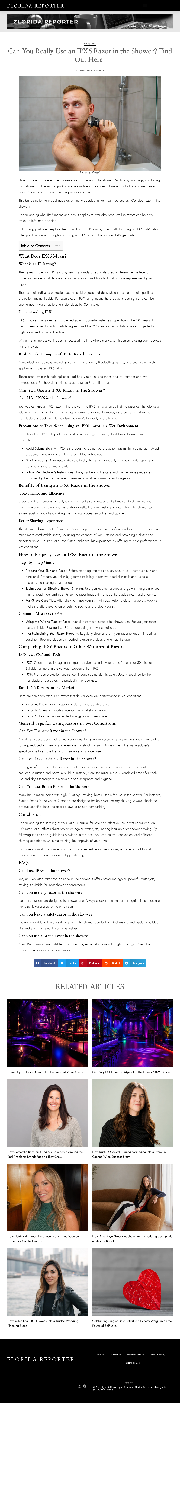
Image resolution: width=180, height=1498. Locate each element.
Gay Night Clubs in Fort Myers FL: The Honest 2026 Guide (131, 1072)
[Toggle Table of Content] (55, 245)
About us (99, 1355)
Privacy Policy (157, 1355)
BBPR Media (107, 1389)
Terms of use (133, 1363)
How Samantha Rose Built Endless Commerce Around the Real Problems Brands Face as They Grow (45, 1154)
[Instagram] (79, 1386)
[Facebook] (84, 1386)
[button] (145, 5)
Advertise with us (135, 1355)
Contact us (115, 1355)
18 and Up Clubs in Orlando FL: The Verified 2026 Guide (45, 1072)
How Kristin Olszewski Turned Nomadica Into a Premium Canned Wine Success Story (129, 1154)
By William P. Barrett (90, 70)
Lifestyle (90, 43)
